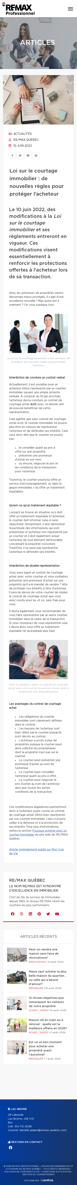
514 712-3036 (23, 1126)
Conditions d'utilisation (56, 1172)
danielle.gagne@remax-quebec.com (43, 1130)
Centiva (46, 1180)
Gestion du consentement (38, 1175)
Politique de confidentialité (21, 1172)
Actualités (22, 134)
